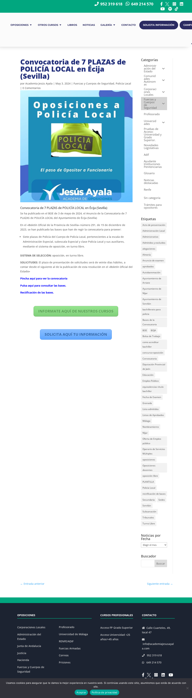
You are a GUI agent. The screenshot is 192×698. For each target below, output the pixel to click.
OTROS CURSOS (48, 25)
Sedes (161, 499)
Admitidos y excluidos (153, 242)
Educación (148, 374)
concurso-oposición (152, 352)
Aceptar (81, 692)
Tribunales (148, 517)
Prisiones (64, 662)
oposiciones (148, 459)
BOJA (153, 330)
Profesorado (66, 627)
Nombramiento (150, 426)
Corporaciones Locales (31, 627)
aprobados (148, 266)
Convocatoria (149, 358)
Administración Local (153, 230)
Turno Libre (148, 523)
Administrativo (150, 236)
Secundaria (148, 499)
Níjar (145, 432)
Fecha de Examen (151, 397)
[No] (187, 688)
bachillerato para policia (151, 312)
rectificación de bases (154, 493)
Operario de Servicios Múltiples (153, 451)
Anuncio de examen (153, 260)
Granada (147, 403)
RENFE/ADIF (66, 641)
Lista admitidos (150, 409)
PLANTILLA (148, 481)
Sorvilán (146, 505)
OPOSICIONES (19, 25)
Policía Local (123, 83)
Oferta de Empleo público (151, 441)
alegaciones (148, 248)
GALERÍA (106, 25)
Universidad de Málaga (73, 634)
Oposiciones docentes (148, 468)
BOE (144, 330)
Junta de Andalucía (29, 646)
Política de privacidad (104, 692)
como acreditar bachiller (150, 344)
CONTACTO (128, 25)
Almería (146, 254)
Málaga (146, 420)
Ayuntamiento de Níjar (151, 291)
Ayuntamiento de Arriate (151, 281)
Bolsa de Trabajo (151, 336)
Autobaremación (151, 272)
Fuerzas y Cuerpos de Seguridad (94, 83)
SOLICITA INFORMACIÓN (158, 25)
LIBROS (72, 25)
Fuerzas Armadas (70, 648)
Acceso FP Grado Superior (116, 627)
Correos (64, 655)
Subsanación (149, 511)
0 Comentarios (31, 88)
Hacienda (23, 660)
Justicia (21, 653)
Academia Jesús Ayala (38, 83)
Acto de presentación (153, 225)
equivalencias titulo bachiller (153, 389)
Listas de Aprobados (153, 415)
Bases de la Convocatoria (149, 322)
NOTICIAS (89, 25)
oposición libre (150, 475)
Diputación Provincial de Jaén (153, 366)
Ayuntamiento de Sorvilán (151, 301)
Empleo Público (150, 380)
